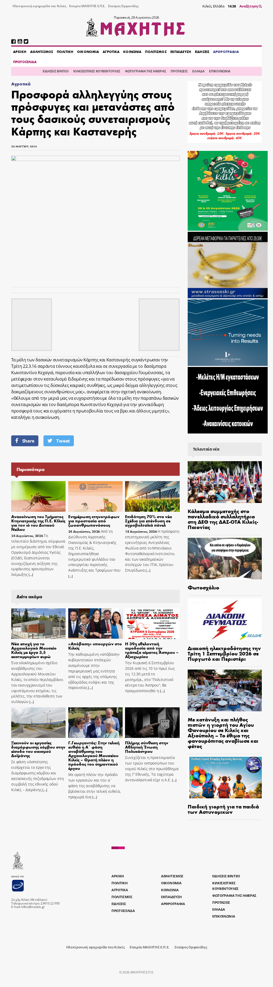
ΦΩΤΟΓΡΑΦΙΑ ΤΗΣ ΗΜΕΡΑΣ (145, 71)
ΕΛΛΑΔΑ (198, 71)
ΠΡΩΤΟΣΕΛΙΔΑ (25, 61)
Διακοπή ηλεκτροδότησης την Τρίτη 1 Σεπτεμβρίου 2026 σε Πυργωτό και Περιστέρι (224, 653)
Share (28, 441)
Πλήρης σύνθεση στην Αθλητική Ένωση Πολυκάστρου (146, 747)
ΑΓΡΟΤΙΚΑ (111, 51)
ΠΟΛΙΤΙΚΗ (65, 51)
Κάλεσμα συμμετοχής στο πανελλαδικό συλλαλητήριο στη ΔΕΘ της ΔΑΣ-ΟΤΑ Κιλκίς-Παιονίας (223, 518)
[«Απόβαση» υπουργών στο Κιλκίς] (95, 623)
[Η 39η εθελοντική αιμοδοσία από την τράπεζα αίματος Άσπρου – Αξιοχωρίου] (152, 623)
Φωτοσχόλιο (203, 587)
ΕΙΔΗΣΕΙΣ (202, 51)
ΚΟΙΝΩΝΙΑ (132, 51)
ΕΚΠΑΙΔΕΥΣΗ (180, 51)
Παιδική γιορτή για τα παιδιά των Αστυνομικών (223, 809)
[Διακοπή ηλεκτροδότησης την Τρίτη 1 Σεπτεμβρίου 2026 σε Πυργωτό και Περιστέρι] (225, 619)
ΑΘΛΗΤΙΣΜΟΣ (41, 51)
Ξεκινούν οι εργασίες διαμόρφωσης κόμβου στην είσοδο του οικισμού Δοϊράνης (38, 749)
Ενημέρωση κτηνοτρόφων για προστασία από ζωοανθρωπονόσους (93, 521)
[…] (30, 574)
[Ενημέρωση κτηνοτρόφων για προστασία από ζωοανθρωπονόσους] (95, 496)
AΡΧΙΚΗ (19, 51)
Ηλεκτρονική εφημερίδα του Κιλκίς (39, 6)
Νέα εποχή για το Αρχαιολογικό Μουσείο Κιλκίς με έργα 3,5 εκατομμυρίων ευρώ (34, 650)
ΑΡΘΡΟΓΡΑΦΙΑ (226, 51)
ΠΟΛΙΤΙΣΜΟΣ (155, 51)
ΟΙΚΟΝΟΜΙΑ (88, 51)
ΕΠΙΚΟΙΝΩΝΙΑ (219, 71)
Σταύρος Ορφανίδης (123, 6)
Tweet (63, 441)
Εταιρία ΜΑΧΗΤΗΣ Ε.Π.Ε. (87, 6)
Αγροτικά (20, 84)
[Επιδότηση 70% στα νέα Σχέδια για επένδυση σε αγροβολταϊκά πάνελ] (152, 496)
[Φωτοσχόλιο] (225, 559)
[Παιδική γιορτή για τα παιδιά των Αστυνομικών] (225, 778)
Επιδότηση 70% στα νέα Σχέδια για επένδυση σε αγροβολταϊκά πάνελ (148, 521)
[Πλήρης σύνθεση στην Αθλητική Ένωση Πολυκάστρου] (152, 722)
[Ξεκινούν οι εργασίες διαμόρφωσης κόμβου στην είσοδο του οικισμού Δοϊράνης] (38, 722)
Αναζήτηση (249, 6)
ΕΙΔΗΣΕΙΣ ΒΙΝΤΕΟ (56, 71)
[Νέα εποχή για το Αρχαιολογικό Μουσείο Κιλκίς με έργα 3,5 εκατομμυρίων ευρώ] (38, 623)
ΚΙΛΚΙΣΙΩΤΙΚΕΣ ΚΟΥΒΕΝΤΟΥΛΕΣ (96, 71)
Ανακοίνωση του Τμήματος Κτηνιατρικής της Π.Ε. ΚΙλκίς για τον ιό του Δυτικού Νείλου (38, 523)
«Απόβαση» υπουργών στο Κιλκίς (95, 646)
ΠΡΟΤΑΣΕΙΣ (179, 71)
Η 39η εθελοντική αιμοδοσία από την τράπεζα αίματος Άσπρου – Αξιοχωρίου (152, 650)
